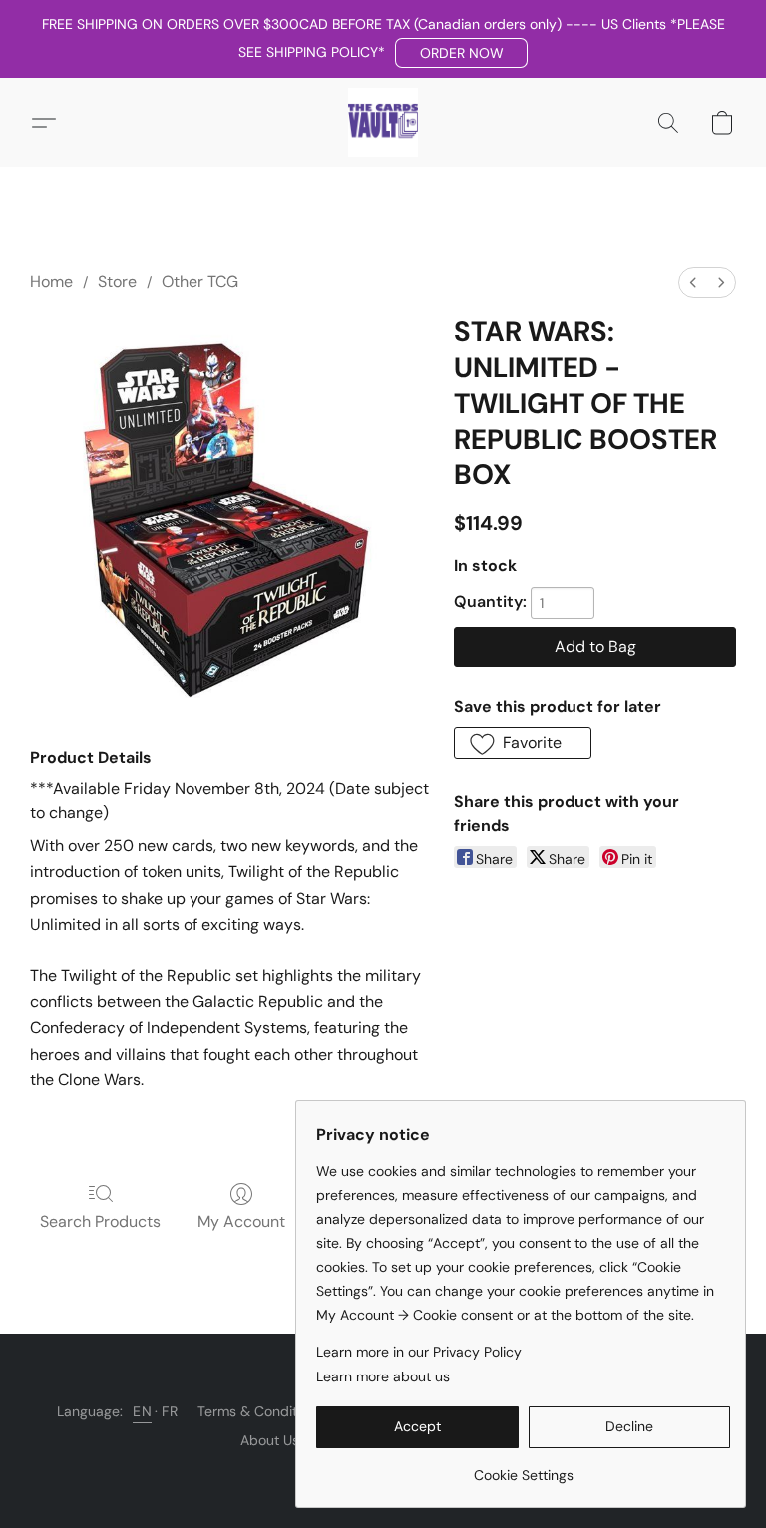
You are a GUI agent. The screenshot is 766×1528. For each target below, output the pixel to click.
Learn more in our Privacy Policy (419, 1352)
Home (51, 281)
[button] (461, 53)
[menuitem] (693, 282)
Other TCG (200, 281)
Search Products (100, 1221)
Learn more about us (383, 1376)
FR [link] (170, 1411)
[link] (523, 1467)
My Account (241, 1221)
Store (117, 281)
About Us (269, 1440)
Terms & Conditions (260, 1411)
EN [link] (142, 1411)
